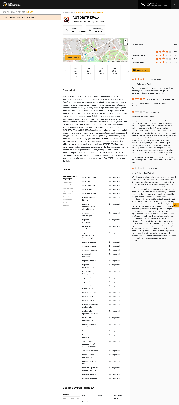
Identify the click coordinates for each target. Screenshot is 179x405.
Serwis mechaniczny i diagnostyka (71, 177)
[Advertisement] (154, 26)
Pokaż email (97, 31)
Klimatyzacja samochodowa (68, 184)
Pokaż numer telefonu (78, 31)
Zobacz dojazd (72, 57)
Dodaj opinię (142, 70)
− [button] (125, 43)
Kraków (29, 12)
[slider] (164, 51)
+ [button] (125, 40)
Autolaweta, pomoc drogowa (70, 204)
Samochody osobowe (71, 398)
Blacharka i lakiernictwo (67, 198)
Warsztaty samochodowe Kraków (89, 12)
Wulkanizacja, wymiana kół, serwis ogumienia (70, 191)
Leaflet (110, 61)
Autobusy (66, 394)
